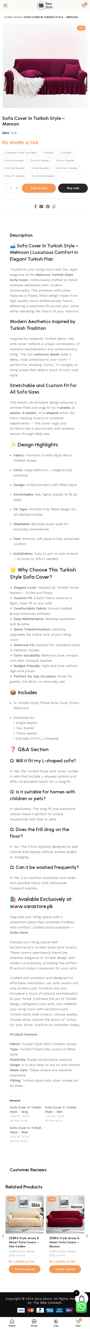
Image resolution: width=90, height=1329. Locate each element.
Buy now (73, 188)
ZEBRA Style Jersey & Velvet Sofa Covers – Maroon (64, 1242)
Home (8, 17)
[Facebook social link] (35, 206)
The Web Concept (47, 1303)
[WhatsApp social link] (54, 206)
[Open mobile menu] (5, 5)
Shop (17, 17)
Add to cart (39, 188)
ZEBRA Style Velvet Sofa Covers (22, 1253)
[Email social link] (41, 206)
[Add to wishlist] (40, 1199)
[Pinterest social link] (48, 206)
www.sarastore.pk (31, 906)
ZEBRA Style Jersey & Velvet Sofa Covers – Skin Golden (24, 1242)
